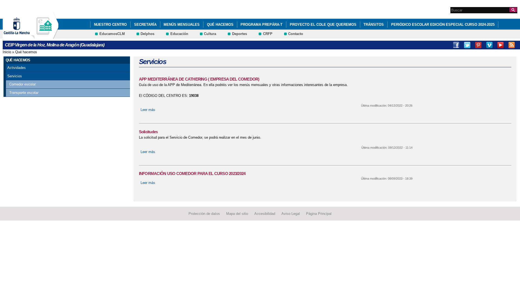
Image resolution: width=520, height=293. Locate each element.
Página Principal (319, 214)
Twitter (467, 45)
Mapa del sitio (237, 214)
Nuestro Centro (110, 25)
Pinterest (478, 45)
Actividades (16, 68)
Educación (179, 34)
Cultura (210, 34)
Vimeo (489, 45)
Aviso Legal (290, 214)
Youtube (500, 45)
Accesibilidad (264, 214)
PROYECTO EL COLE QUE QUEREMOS (323, 25)
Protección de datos (204, 214)
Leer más (148, 110)
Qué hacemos (220, 25)
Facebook (456, 45)
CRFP (267, 34)
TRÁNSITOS (373, 25)
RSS (511, 45)
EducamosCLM (112, 34)
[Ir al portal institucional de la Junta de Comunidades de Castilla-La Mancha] (23, 36)
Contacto (295, 34)
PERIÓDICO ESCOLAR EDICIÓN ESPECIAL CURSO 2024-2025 (443, 25)
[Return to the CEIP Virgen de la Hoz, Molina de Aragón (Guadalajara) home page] (44, 36)
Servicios (14, 76)
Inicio (7, 52)
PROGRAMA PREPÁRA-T (261, 25)
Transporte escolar (23, 93)
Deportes (239, 34)
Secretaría (145, 25)
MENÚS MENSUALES (182, 25)
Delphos (147, 34)
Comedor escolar (22, 84)
